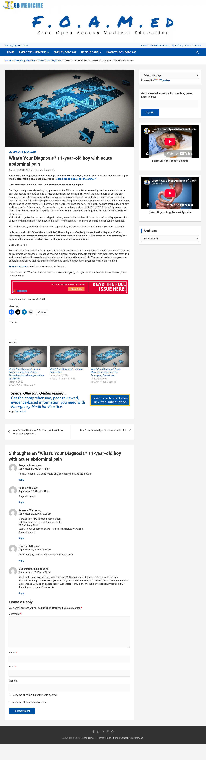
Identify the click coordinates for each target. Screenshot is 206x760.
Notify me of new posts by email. (29, 702)
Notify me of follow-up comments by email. (35, 694)
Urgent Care (89, 52)
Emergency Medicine (32, 52)
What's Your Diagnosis (22, 152)
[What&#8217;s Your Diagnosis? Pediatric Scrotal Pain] (69, 356)
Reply (21, 479)
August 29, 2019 (17, 170)
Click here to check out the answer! (76, 178)
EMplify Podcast (65, 52)
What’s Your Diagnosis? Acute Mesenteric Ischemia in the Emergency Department (106, 372)
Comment (15, 613)
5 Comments (48, 170)
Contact (197, 45)
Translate (165, 80)
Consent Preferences (131, 737)
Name (13, 652)
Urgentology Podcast (121, 52)
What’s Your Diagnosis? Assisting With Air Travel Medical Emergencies (38, 432)
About (187, 45)
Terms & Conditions (107, 737)
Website (13, 680)
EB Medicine (33, 170)
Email (12, 666)
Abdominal (20, 411)
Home (10, 52)
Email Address (148, 96)
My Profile (176, 45)
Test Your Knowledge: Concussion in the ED (103, 430)
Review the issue (18, 266)
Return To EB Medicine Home (154, 45)
